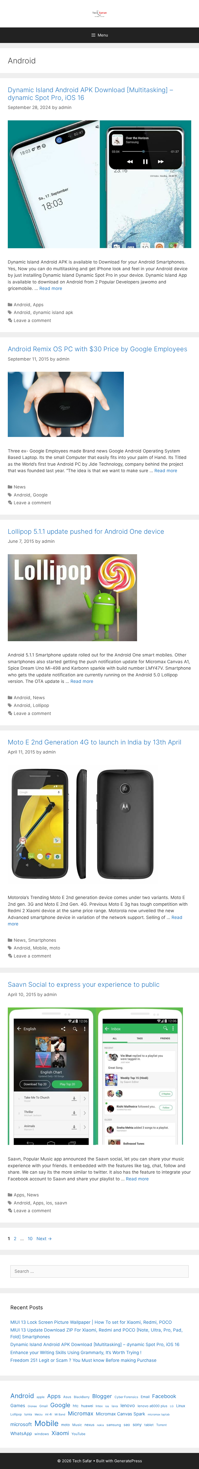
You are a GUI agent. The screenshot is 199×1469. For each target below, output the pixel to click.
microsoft (21, 1424)
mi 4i (48, 1414)
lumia (28, 1414)
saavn (61, 1202)
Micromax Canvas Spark (120, 1413)
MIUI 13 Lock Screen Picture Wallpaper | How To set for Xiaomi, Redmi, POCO (91, 1322)
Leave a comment (32, 320)
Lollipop (41, 705)
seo (127, 1424)
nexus (89, 1425)
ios (49, 1202)
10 (30, 1238)
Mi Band (60, 1414)
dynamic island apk (53, 312)
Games (17, 1405)
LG (172, 1406)
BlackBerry (82, 1397)
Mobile (40, 948)
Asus (67, 1397)
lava (115, 1406)
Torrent (161, 1425)
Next (44, 1238)
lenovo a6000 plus (152, 1406)
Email (145, 1397)
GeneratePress (128, 1460)
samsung (113, 1425)
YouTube (79, 1434)
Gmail (43, 1406)
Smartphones (42, 940)
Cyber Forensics (126, 1397)
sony (137, 1424)
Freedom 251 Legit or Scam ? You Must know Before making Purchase (83, 1360)
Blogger (102, 1396)
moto (54, 948)
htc (76, 1406)
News (20, 486)
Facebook (164, 1396)
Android (22, 304)
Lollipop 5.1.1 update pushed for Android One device (86, 531)
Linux (180, 1406)
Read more (50, 288)
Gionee (32, 1406)
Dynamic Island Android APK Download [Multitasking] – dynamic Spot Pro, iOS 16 (95, 1344)
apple (41, 1397)
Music (77, 1425)
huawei (87, 1406)
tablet (149, 1425)
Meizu (38, 1414)
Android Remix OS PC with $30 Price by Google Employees (97, 349)
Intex (99, 1406)
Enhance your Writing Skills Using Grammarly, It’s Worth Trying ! (75, 1352)
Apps (38, 304)
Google (40, 495)
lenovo (127, 1405)
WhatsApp (21, 1433)
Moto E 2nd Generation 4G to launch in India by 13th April (94, 742)
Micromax (80, 1413)
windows (41, 1434)
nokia (100, 1425)
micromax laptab (159, 1414)
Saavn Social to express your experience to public (84, 984)
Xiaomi (60, 1433)
